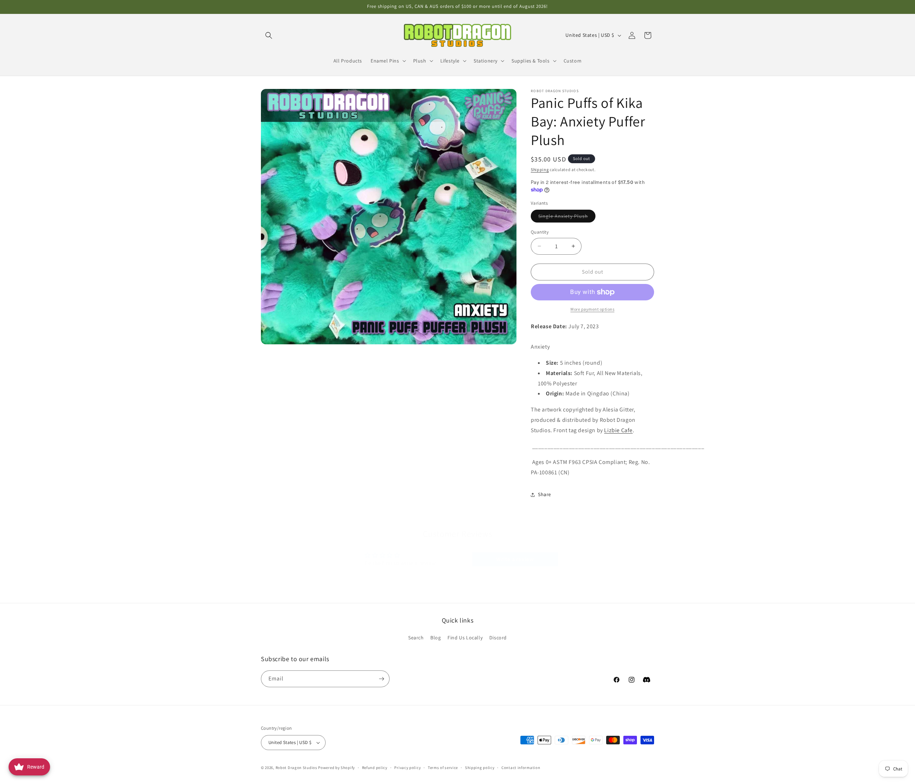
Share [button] (544, 494)
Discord (498, 637)
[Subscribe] (381, 678)
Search (416, 637)
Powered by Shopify (336, 767)
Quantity (540, 232)
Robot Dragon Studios (296, 767)
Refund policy (374, 767)
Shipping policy (480, 767)
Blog (435, 637)
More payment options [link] (592, 309)
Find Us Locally (465, 637)
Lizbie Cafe (618, 430)
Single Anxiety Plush (566, 218)
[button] (269, 35)
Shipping (540, 169)
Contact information (520, 767)
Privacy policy (407, 767)
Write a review (515, 559)
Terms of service (443, 767)
